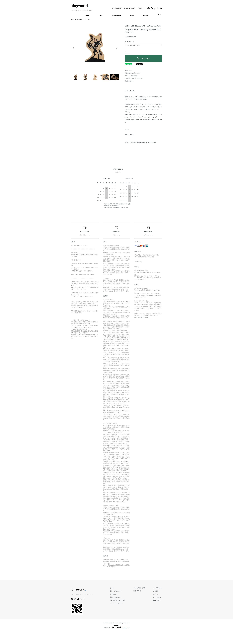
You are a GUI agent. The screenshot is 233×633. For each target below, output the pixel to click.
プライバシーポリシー (116, 603)
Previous (73, 48)
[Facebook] (161, 8)
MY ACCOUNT (116, 8)
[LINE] (148, 8)
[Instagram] (152, 8)
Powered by (107, 627)
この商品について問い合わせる (134, 78)
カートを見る (157, 597)
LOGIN (140, 8)
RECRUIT (145, 15)
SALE (132, 15)
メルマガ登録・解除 (139, 588)
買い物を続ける (129, 81)
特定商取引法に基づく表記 (132, 73)
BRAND (87, 15)
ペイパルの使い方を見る (141, 317)
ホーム (72, 19)
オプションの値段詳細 (131, 76)
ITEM (100, 15)
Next (116, 48)
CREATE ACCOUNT (129, 8)
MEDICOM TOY (80, 19)
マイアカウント (157, 588)
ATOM (139, 591)
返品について (128, 70)
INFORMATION (116, 15)
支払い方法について (115, 597)
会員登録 (155, 591)
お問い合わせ (157, 600)
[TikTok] (155, 8)
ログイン (155, 594)
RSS (134, 591)
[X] (158, 8)
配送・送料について (115, 591)
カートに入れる (145, 58)
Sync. (88, 19)
